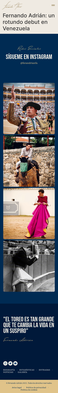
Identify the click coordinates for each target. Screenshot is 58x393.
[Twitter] (10, 363)
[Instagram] (5, 363)
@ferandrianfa (29, 63)
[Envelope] (15, 363)
